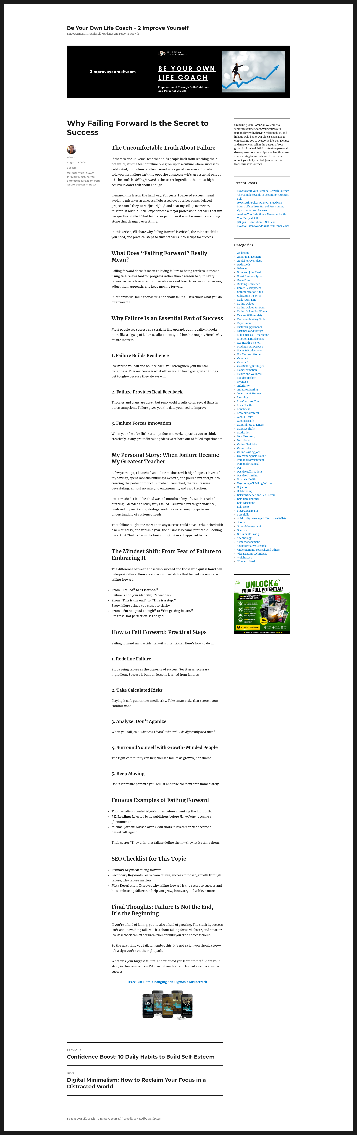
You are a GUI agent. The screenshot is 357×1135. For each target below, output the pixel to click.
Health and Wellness (249, 374)
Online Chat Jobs (247, 444)
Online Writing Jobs (248, 452)
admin (71, 157)
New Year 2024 (246, 436)
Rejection (242, 487)
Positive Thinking (247, 475)
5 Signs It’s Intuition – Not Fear (256, 222)
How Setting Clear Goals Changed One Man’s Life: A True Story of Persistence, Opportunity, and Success (260, 206)
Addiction (243, 252)
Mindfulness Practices (250, 424)
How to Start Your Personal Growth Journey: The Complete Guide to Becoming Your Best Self (263, 194)
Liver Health (244, 405)
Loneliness (243, 409)
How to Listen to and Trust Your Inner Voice (263, 226)
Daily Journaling (246, 299)
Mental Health (245, 420)
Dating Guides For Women (252, 311)
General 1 (242, 358)
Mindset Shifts (246, 428)
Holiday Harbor (246, 378)
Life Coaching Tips (248, 401)
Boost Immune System (250, 276)
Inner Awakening (247, 389)
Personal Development (250, 460)
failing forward (76, 172)
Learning (242, 397)
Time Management (248, 542)
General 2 (243, 362)
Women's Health (247, 561)
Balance (242, 268)
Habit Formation (247, 370)
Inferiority (243, 385)
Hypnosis (243, 381)
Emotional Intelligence (250, 338)
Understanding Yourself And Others (258, 549)
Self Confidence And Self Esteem (256, 495)
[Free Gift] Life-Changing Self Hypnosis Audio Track (167, 982)
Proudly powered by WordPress (142, 1118)
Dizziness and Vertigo (250, 331)
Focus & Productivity (249, 350)
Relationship (244, 491)
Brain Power (244, 280)
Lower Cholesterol (248, 413)
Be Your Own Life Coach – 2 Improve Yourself (128, 28)
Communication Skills (250, 292)
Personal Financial (248, 463)
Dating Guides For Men (251, 307)
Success (71, 167)
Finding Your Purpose (250, 346)
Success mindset (86, 184)
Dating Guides (245, 303)
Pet (239, 467)
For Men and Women (249, 354)
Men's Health (245, 417)
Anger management (249, 256)
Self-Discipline (246, 503)
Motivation (243, 432)
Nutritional (243, 440)
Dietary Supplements (249, 327)
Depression (244, 323)
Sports (241, 522)
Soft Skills (243, 514)
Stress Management (249, 526)
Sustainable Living (248, 534)
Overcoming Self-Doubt (251, 456)
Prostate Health (246, 479)
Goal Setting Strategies (250, 366)
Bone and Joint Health (250, 272)
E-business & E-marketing (253, 335)
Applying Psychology (249, 260)
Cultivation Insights (249, 295)
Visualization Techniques (252, 553)
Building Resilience (248, 284)
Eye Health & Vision (248, 342)
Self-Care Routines (248, 499)
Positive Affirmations (250, 471)
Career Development (249, 288)
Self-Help (243, 506)
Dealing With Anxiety (249, 315)
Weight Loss (244, 557)
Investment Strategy (249, 393)
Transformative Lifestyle (251, 546)
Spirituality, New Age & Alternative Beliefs (261, 518)
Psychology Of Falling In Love (254, 483)
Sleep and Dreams (247, 510)
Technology (244, 538)
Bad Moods (243, 264)
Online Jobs (244, 448)
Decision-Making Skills (251, 319)
